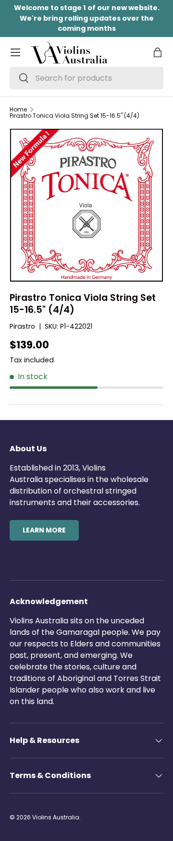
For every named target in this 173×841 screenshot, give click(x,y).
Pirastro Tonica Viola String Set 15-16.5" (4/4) (74, 116)
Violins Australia (55, 817)
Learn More (44, 530)
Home (18, 109)
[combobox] (86, 78)
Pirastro (22, 326)
